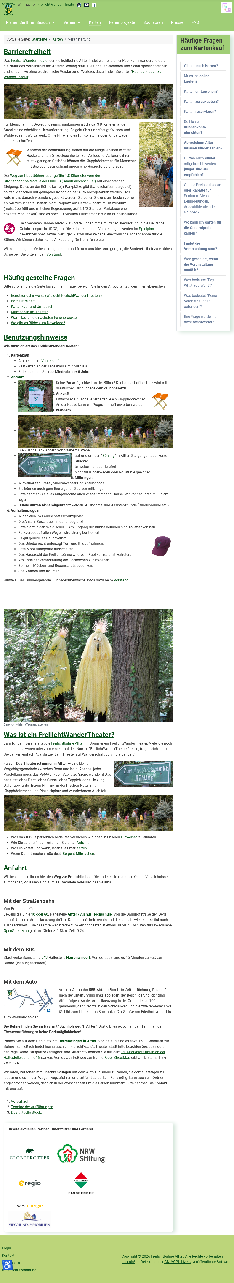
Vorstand (53, 254)
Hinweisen (129, 837)
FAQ (195, 22)
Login (6, 1248)
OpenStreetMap (16, 931)
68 (46, 914)
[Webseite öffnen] (29, 1153)
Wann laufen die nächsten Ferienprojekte (44, 317)
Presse (177, 22)
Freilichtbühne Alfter (67, 743)
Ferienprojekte (122, 22)
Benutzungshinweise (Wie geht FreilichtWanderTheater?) (56, 295)
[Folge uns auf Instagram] (79, 4)
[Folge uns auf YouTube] (87, 4)
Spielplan (146, 229)
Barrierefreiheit (27, 52)
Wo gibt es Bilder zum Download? (38, 323)
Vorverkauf (50, 361)
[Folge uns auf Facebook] (94, 4)
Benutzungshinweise (35, 337)
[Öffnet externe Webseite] (29, 1219)
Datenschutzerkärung (19, 1270)
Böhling (108, 456)
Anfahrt (17, 377)
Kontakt (8, 1255)
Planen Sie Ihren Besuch (28, 22)
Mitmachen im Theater (29, 312)
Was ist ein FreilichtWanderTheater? (59, 735)
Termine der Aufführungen (32, 1107)
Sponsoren (153, 22)
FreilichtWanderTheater (56, 4)
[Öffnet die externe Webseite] (81, 1153)
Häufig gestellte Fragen (39, 278)
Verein (69, 22)
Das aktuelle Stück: (26, 1112)
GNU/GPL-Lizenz (177, 1262)
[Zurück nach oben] (226, 1274)
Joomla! (128, 1262)
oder (37, 914)
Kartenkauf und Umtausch (32, 306)
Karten (95, 22)
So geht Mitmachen (78, 853)
